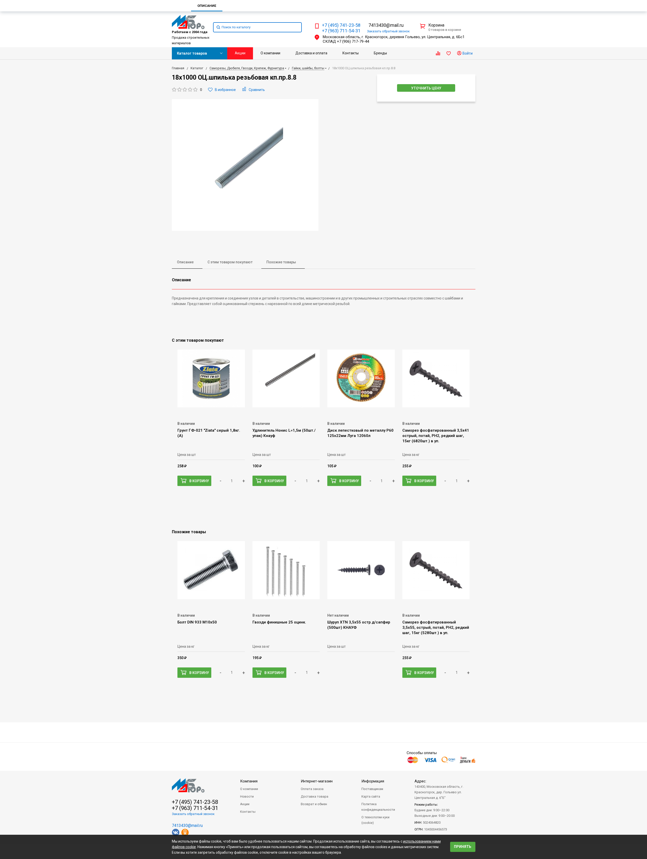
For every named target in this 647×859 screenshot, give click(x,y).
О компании (270, 53)
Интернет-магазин (317, 781)
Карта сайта (370, 796)
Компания (249, 781)
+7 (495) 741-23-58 (341, 25)
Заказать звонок (388, 31)
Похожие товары (281, 262)
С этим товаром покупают (229, 262)
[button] (187, 89)
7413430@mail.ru (386, 25)
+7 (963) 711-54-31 (341, 31)
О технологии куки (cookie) (375, 820)
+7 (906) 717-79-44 (353, 41)
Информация (372, 781)
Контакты (350, 53)
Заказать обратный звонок (193, 814)
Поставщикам (372, 789)
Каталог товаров (192, 53)
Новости (247, 796)
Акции (240, 53)
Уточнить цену (426, 88)
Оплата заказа (312, 789)
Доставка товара (314, 796)
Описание (185, 262)
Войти (467, 53)
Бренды (380, 53)
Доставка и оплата (311, 53)
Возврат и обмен (314, 804)
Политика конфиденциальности (378, 806)
